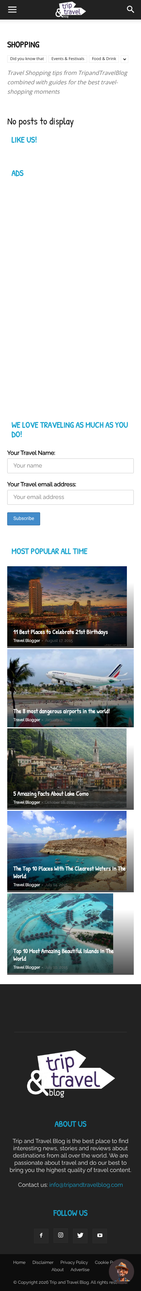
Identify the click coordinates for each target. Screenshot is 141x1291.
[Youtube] (100, 1236)
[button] (131, 10)
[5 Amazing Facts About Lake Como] (70, 769)
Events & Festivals (67, 59)
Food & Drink (104, 59)
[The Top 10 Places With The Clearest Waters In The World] (70, 851)
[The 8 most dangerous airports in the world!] (70, 688)
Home (19, 1262)
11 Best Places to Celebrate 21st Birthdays (60, 632)
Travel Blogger (26, 640)
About (57, 1269)
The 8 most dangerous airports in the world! (61, 711)
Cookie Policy (108, 1262)
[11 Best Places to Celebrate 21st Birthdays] (70, 607)
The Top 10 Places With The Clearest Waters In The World (69, 872)
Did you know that (27, 59)
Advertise (79, 1269)
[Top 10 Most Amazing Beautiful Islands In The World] (70, 934)
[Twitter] (80, 1236)
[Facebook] (41, 1236)
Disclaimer (43, 1262)
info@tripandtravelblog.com (86, 1184)
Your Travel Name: (31, 452)
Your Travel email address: (41, 484)
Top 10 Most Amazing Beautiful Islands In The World (63, 955)
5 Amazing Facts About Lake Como (51, 794)
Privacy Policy (74, 1262)
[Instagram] (61, 1235)
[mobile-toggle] (12, 10)
